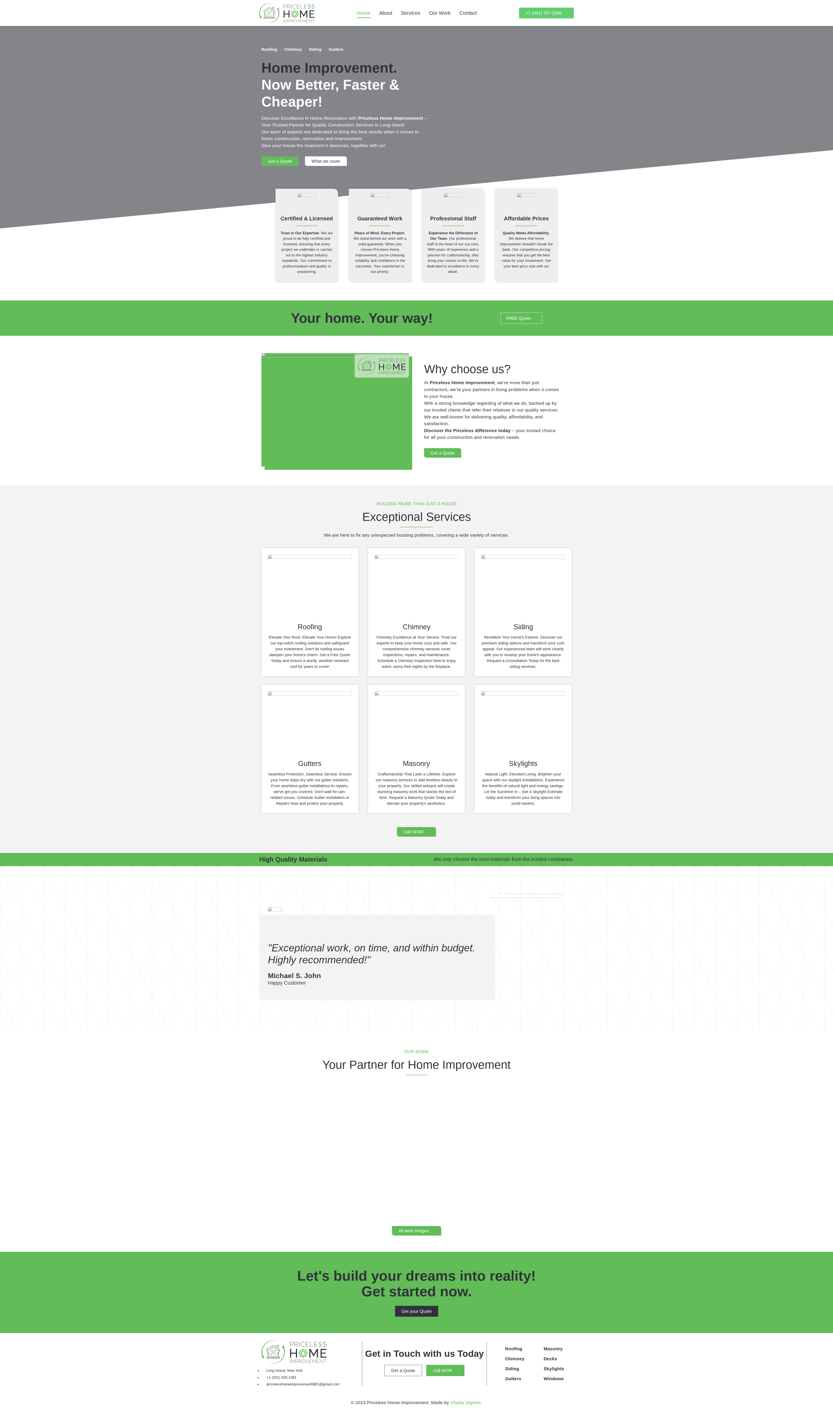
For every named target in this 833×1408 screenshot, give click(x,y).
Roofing (269, 49)
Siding (315, 49)
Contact (468, 13)
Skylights (554, 1368)
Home (364, 13)
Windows (554, 1378)
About (385, 13)
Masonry (553, 1348)
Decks (550, 1358)
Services (410, 13)
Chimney (293, 49)
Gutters (336, 49)
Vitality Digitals (465, 1402)
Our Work (440, 13)
